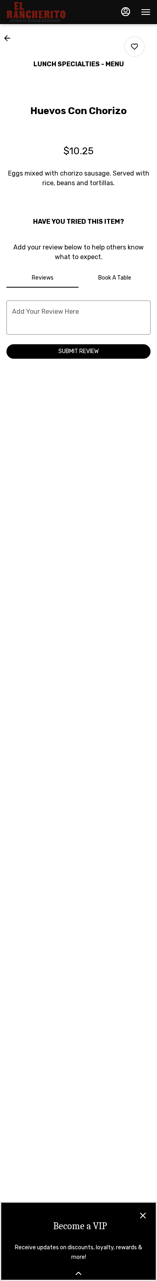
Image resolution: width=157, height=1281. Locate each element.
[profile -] (125, 11)
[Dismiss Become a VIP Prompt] (143, 1215)
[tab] (42, 278)
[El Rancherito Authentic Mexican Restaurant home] (42, 12)
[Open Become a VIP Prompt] (78, 1273)
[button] (9, 38)
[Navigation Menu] (146, 12)
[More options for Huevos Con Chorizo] (134, 46)
